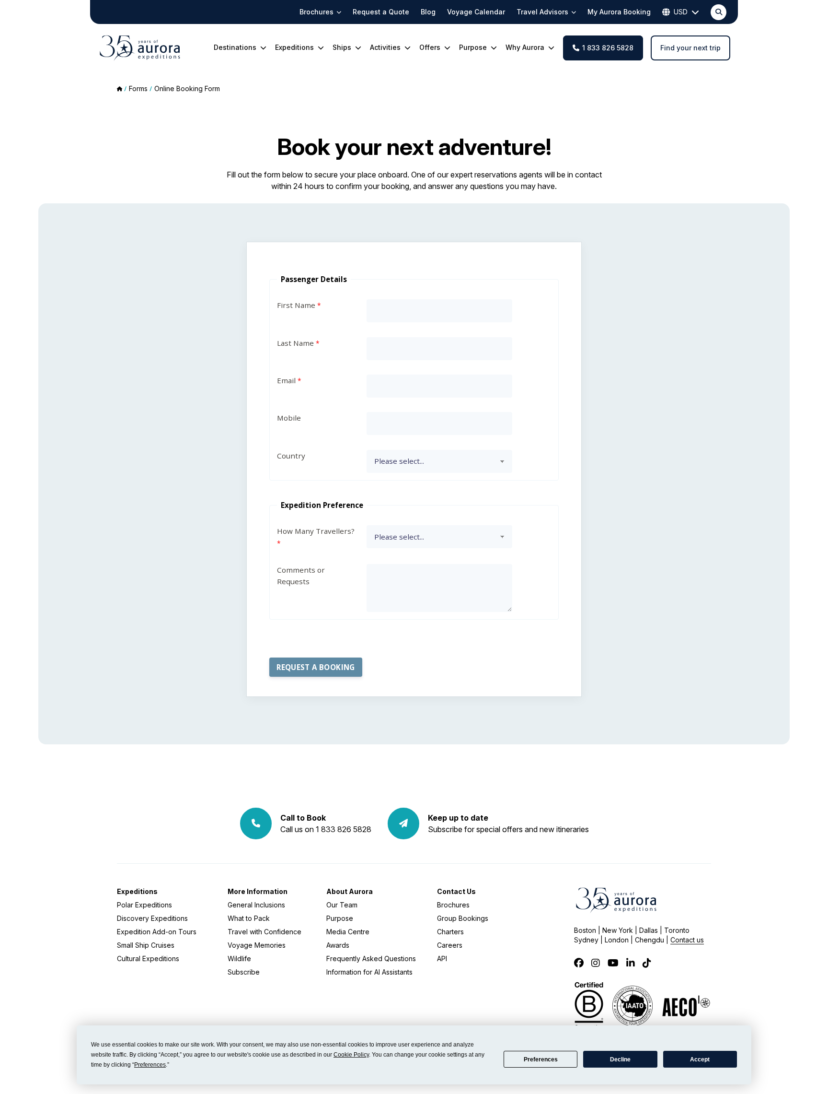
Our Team (341, 905)
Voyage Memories (257, 945)
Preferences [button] (150, 1064)
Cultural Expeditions (148, 958)
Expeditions (137, 891)
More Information (258, 891)
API (442, 958)
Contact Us (456, 891)
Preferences (541, 1059)
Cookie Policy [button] (351, 1054)
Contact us (687, 940)
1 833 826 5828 (607, 48)
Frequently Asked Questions (371, 958)
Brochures (453, 905)
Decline (620, 1059)
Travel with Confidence (264, 932)
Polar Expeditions (144, 905)
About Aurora (349, 891)
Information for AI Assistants (369, 972)
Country (291, 455)
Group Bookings (462, 918)
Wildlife (239, 958)
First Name (296, 305)
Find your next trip (690, 48)
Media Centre (347, 932)
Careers (449, 945)
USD (681, 12)
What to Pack (249, 918)
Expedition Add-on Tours (156, 932)
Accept (700, 1059)
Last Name (295, 343)
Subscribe (244, 972)
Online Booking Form (187, 88)
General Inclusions (256, 905)
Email (286, 380)
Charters (450, 932)
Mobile (289, 418)
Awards (337, 945)
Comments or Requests (301, 575)
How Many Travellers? (316, 531)
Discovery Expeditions (152, 918)
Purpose (339, 918)
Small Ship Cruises (145, 945)
